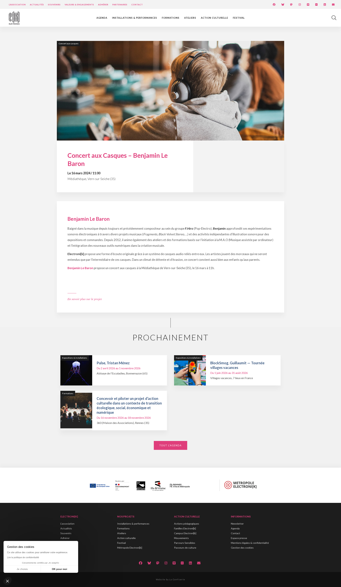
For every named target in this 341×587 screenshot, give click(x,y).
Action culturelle (214, 17)
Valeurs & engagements (79, 4)
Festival (239, 17)
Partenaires (119, 4)
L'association (67, 523)
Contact (137, 4)
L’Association (17, 4)
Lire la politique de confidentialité (23, 557)
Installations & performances (134, 17)
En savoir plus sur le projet (84, 299)
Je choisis (22, 569)
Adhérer (103, 4)
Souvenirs (54, 4)
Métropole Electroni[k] (129, 547)
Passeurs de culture (185, 547)
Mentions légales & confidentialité (250, 542)
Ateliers (190, 17)
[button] (7, 581)
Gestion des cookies (242, 547)
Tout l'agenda (170, 445)
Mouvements (181, 538)
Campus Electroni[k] (185, 533)
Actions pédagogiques (186, 523)
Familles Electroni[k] (185, 528)
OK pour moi (59, 569)
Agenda (101, 17)
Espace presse (239, 538)
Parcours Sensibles (184, 542)
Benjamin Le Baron (80, 268)
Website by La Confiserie (170, 579)
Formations (170, 17)
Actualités (37, 4)
